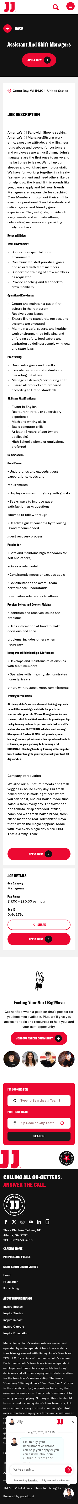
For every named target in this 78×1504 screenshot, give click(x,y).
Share (41, 924)
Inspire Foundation (15, 1333)
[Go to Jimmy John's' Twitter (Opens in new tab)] (14, 1221)
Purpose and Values (17, 1257)
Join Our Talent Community (34, 1038)
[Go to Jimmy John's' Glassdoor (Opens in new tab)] (47, 1221)
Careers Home (12, 1248)
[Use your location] (62, 1123)
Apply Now (34, 60)
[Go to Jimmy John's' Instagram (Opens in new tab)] (22, 1221)
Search (39, 1136)
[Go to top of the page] (66, 1158)
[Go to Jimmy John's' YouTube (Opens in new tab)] (30, 1221)
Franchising (11, 1288)
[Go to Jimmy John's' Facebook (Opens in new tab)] (5, 1221)
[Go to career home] (12, 7)
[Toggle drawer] (70, 6)
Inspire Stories (13, 1313)
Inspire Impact (12, 1320)
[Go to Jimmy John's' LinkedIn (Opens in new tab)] (39, 1221)
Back (19, 28)
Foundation (10, 1281)
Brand (7, 1275)
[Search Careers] (56, 7)
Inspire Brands (13, 1306)
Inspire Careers (13, 1326)
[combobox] (38, 1123)
